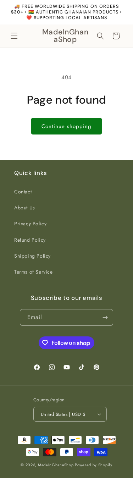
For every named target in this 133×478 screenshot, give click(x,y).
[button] (14, 36)
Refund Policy (30, 239)
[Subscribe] (105, 317)
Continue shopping (66, 126)
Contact (23, 191)
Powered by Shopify (93, 465)
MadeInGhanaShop (56, 465)
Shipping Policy (32, 255)
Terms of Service (33, 271)
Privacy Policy (30, 223)
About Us (24, 207)
